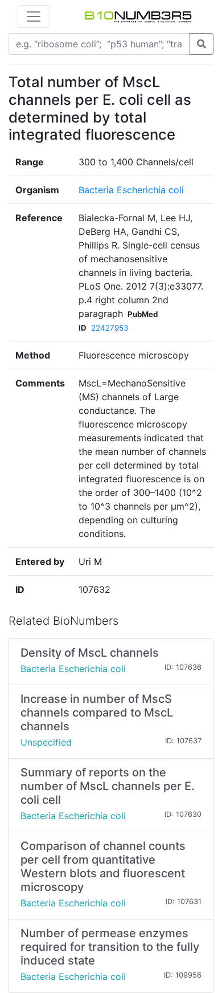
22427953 (109, 327)
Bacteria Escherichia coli (131, 190)
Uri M (90, 561)
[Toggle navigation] (34, 16)
